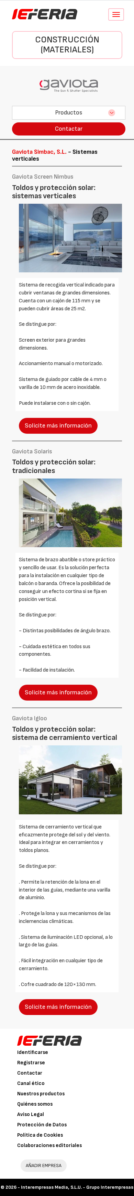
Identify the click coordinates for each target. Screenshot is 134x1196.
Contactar (68, 128)
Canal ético (31, 1083)
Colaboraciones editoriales (49, 1145)
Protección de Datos (42, 1125)
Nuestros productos (41, 1094)
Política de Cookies (40, 1135)
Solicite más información (58, 425)
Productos (68, 112)
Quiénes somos (35, 1104)
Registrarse (31, 1062)
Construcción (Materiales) (67, 44)
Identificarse (32, 1052)
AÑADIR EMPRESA (44, 1165)
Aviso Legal (30, 1114)
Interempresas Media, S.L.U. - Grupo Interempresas (77, 1187)
